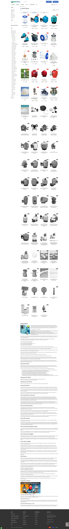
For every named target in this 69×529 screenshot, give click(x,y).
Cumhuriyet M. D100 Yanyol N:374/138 (51, 515)
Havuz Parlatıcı (14, 73)
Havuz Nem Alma (14, 45)
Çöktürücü (13, 72)
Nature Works (13, 15)
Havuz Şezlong (14, 57)
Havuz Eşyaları (13, 84)
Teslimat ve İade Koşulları (15, 518)
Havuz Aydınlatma (14, 53)
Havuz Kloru (13, 70)
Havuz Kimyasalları (14, 69)
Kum (12, 41)
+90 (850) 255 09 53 (50, 519)
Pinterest (36, 522)
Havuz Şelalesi (13, 58)
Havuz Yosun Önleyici (14, 74)
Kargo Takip (24, 524)
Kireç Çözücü (13, 76)
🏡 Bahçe (12, 4)
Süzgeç (13, 91)
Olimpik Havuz (13, 93)
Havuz (21, 6)
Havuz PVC (13, 88)
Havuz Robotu (13, 42)
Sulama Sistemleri (13, 30)
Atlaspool (12, 10)
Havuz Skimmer (14, 89)
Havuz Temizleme (14, 61)
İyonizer (13, 77)
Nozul (12, 90)
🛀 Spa (26, 4)
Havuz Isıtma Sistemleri (15, 44)
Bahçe (12, 28)
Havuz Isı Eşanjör (14, 46)
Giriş (49, 1)
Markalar (24, 518)
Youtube (36, 524)
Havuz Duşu (13, 59)
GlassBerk (12, 14)
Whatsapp (1, 528)
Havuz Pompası (14, 37)
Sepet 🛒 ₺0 (55, 1)
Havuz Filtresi (13, 38)
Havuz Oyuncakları (14, 83)
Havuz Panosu (13, 55)
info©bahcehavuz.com (50, 521)
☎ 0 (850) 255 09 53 (54, 5)
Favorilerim (24, 522)
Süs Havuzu (13, 85)
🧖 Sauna (22, 4)
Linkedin (36, 520)
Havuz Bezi (13, 86)
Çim (11, 29)
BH (11, 12)
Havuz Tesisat (13, 87)
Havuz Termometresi (14, 68)
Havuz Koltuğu (13, 60)
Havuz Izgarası (14, 92)
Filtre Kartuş (14, 40)
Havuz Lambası (14, 54)
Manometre (13, 39)
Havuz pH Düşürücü (14, 71)
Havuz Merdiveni (14, 78)
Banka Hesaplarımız (14, 522)
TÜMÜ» (36, 4)
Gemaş (12, 13)
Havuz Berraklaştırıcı (14, 75)
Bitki (11, 27)
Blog (11, 524)
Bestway (12, 11)
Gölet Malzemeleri (13, 31)
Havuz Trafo (13, 56)
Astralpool (12, 9)
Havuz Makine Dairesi (14, 43)
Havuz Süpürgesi (14, 62)
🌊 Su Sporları (31, 4)
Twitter (36, 518)
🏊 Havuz (17, 4)
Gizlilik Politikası (13, 520)
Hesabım (24, 520)
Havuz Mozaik (13, 52)
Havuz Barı (13, 36)
